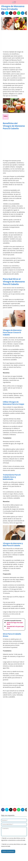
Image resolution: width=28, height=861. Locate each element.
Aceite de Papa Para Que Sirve (15, 623)
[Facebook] (3, 13)
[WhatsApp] (18, 13)
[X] (10, 13)
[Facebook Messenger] (7, 13)
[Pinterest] (14, 13)
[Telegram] (22, 13)
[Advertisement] (13, 41)
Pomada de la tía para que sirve (15, 627)
